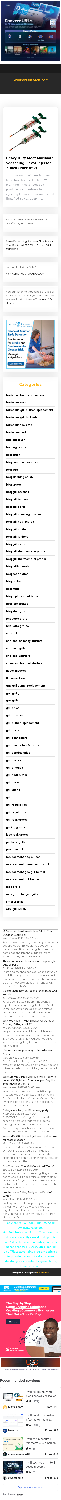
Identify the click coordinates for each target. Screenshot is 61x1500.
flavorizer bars (16, 678)
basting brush (15, 440)
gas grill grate (15, 693)
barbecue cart (16, 402)
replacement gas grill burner (25, 872)
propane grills (15, 849)
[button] (30, 92)
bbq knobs (13, 581)
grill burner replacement (22, 723)
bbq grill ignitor (16, 529)
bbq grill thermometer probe (25, 551)
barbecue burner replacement (27, 395)
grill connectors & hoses (22, 745)
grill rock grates (16, 819)
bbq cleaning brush (19, 477)
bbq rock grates (17, 604)
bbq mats (13, 589)
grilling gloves (15, 827)
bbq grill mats (15, 544)
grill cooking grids (18, 753)
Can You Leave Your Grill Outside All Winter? (29, 1166)
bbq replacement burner (23, 596)
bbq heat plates (17, 574)
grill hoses (13, 782)
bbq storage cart (18, 611)
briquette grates (17, 626)
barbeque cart (16, 432)
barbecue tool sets (19, 425)
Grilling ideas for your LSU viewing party (25, 1110)
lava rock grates (17, 834)
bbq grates (14, 484)
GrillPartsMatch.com (31, 80)
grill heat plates (17, 775)
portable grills (15, 842)
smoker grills (14, 902)
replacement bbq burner (23, 857)
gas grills (12, 700)
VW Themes (43, 1272)
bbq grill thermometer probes (26, 559)
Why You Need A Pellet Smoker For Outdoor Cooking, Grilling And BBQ (28, 1022)
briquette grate (16, 618)
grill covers (13, 760)
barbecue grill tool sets (22, 417)
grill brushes (14, 715)
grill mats (12, 797)
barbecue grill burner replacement (29, 410)
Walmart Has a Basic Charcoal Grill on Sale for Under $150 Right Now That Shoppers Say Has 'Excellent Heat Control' (30, 1080)
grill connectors (16, 738)
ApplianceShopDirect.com (28, 273)
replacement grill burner (22, 879)
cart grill (11, 633)
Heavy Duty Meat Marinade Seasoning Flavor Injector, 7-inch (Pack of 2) (29, 163)
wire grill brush (16, 909)
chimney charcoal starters (24, 663)
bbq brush (13, 455)
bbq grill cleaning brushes (24, 514)
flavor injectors (16, 671)
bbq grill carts (15, 507)
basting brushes (17, 447)
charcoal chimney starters (24, 641)
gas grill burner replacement (25, 685)
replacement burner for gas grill (27, 864)
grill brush (12, 708)
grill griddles (14, 767)
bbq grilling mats (17, 566)
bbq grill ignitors (17, 536)
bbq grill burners (17, 499)
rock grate (13, 887)
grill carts (12, 730)
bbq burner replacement (23, 462)
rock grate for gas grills (22, 894)
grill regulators (16, 812)
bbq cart (12, 469)
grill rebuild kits (16, 805)
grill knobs (13, 790)
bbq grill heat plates (20, 522)
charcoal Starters (18, 656)
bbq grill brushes (17, 492)
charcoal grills (15, 648)
